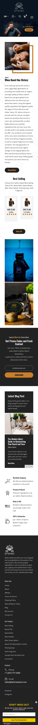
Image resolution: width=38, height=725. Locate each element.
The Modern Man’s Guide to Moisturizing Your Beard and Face (17, 441)
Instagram (8, 694)
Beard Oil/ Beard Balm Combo (16, 644)
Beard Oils (8, 629)
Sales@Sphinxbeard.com (16, 682)
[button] (11, 214)
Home (7, 585)
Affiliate (7, 593)
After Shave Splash (11, 640)
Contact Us (9, 615)
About (7, 589)
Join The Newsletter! (19, 720)
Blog (6, 607)
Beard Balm (9, 633)
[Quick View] (13, 205)
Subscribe (19, 375)
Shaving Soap (9, 648)
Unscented (8, 659)
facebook (8, 691)
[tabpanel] (19, 29)
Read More (12, 170)
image (19, 424)
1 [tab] (19, 35)
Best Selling (9, 626)
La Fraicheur (27, 212)
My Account (9, 611)
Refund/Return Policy (12, 604)
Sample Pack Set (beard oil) (14, 655)
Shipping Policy (10, 600)
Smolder (11, 212)
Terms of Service (11, 596)
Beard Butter (9, 637)
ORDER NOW (29, 30)
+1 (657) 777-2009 (12, 673)
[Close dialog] (36, 702)
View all (19, 231)
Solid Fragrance (10, 651)
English (7, 723)
